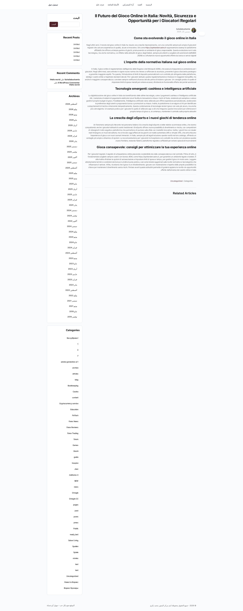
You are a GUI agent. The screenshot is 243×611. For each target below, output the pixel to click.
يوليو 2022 (73, 295)
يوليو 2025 (73, 173)
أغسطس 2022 (71, 290)
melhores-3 (73, 475)
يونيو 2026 (73, 114)
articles (75, 374)
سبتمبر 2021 (72, 301)
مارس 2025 (72, 194)
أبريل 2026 (72, 125)
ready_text (74, 534)
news (76, 487)
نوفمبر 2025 (72, 152)
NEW (76, 481)
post (76, 511)
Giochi (75, 451)
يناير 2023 (73, 285)
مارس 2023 (72, 274)
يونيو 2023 (73, 258)
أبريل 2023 (72, 269)
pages (75, 505)
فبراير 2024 (72, 247)
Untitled (76, 44)
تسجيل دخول (53, 5)
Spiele (75, 552)
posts (76, 516)
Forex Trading (72, 433)
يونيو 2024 (73, 237)
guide (76, 457)
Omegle (75, 493)
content (75, 397)
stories (75, 558)
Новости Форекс (71, 582)
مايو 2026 (73, 120)
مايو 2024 (73, 242)
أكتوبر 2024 (72, 221)
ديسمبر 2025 (72, 146)
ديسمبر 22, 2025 (183, 32)
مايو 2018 (73, 311)
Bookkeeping (73, 386)
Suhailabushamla (183, 29)
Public (75, 528)
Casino (75, 391)
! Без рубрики (72, 338)
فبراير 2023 (72, 279)
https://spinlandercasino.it (155, 47)
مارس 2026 (72, 130)
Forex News (73, 421)
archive (75, 368)
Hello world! (55, 79)
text (76, 570)
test (76, 564)
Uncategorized (176, 181)
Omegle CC (73, 499)
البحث (76, 18)
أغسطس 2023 (71, 253)
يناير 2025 (73, 205)
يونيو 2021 (73, 306)
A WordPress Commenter (69, 83)
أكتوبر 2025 (72, 157)
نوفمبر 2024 (72, 216)
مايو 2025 (73, 184)
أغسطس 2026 (71, 104)
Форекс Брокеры (71, 588)
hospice (75, 463)
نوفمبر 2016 (72, 317)
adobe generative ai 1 (69, 362)
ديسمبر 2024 (72, 210)
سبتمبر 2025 (72, 162)
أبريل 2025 (72, 189)
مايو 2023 (73, 263)
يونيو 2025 (73, 178)
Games (75, 445)
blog (76, 380)
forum (76, 439)
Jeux (76, 469)
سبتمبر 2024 (72, 226)
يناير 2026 (73, 141)
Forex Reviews (72, 427)
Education (74, 409)
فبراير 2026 (72, 136)
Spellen (75, 546)
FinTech (75, 415)
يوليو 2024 (73, 232)
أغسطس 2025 (71, 168)
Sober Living (73, 540)
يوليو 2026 (73, 109)
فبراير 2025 (72, 200)
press (76, 522)
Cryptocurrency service (68, 403)
